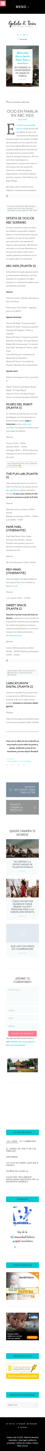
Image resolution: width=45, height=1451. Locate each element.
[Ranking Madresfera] (22, 1247)
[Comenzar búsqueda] (19, 39)
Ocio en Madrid (25, 761)
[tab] (12, 1141)
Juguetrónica (14, 490)
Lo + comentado (28, 1141)
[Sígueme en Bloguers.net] (22, 1208)
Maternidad (22, 52)
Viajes (18, 59)
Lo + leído (12, 1141)
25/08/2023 (22, 916)
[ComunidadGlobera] (22, 1232)
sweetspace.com (15, 635)
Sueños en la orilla (17, 1171)
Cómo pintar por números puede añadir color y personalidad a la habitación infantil (22, 906)
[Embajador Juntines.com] (22, 1226)
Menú (21, 7)
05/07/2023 (22, 953)
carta (15, 586)
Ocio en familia (22, 56)
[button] (3, 3)
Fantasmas (12, 1157)
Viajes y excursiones (23, 61)
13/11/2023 (22, 871)
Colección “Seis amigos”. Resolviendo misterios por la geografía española (22, 1179)
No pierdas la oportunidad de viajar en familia (22, 71)
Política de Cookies (24, 1443)
